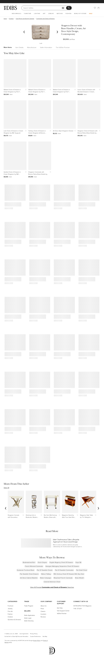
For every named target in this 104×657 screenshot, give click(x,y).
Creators (10, 617)
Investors (43, 614)
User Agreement (24, 634)
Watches (60, 13)
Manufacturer (31, 47)
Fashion (68, 13)
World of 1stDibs (80, 13)
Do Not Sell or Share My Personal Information (16, 636)
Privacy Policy (33, 634)
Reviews (43, 617)
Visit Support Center (63, 611)
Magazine (82, 606)
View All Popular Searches (52, 587)
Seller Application (29, 615)
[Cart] (98, 8)
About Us (43, 606)
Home (5, 18)
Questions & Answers (14, 619)
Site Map (45, 636)
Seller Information (46, 47)
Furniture (27, 13)
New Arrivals (16, 13)
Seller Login (27, 618)
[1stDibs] (10, 8)
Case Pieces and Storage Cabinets (25, 18)
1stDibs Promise (61, 613)
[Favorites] (95, 8)
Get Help (60, 608)
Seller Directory (29, 621)
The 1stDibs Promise (63, 47)
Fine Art (10, 611)
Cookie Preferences (35, 636)
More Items (8, 47)
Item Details (19, 47)
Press (42, 608)
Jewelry (51, 13)
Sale (90, 13)
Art (44, 13)
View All (6, 488)
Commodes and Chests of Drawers (45, 18)
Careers (43, 611)
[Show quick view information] (25, 89)
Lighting (37, 13)
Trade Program (28, 606)
